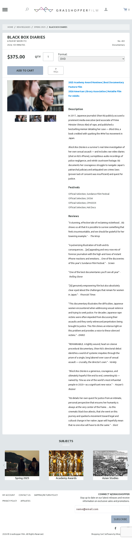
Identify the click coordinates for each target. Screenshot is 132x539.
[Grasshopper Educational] (66, 9)
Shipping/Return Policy (46, 495)
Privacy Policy (9, 501)
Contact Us (24, 495)
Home (10, 27)
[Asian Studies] (110, 463)
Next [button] (128, 465)
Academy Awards (66, 478)
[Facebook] (115, 528)
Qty (38, 56)
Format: (62, 54)
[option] (22, 465)
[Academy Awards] (66, 463)
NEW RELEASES (23, 27)
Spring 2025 (40, 27)
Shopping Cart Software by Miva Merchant (110, 534)
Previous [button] (3, 465)
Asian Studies (110, 478)
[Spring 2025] (22, 463)
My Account (8, 495)
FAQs (56, 70)
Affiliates (25, 501)
